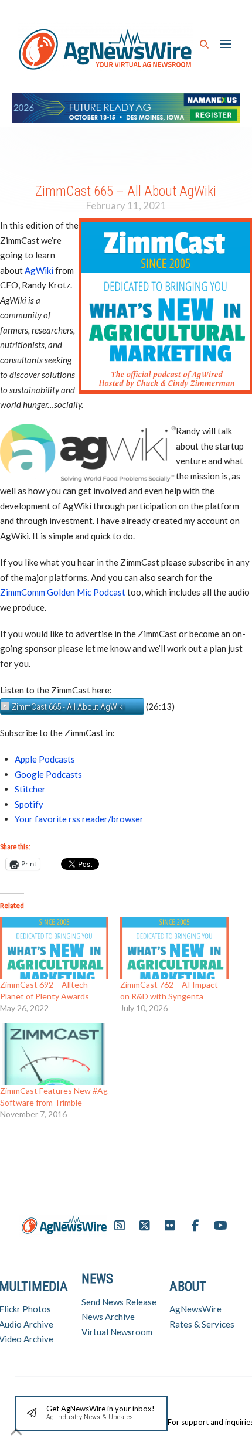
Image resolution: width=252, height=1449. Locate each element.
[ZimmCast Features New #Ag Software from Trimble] (54, 1054)
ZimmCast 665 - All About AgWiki (68, 707)
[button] (204, 44)
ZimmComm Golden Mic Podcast (62, 592)
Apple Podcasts (45, 759)
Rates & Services (201, 1324)
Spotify (29, 804)
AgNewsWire (195, 1309)
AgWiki (39, 270)
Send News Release (118, 1302)
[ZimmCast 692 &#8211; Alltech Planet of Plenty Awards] (54, 948)
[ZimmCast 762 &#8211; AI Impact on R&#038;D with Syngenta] (174, 948)
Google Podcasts (48, 774)
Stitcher (30, 789)
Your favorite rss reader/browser (79, 819)
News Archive (108, 1316)
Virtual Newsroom (116, 1331)
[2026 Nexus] (126, 106)
